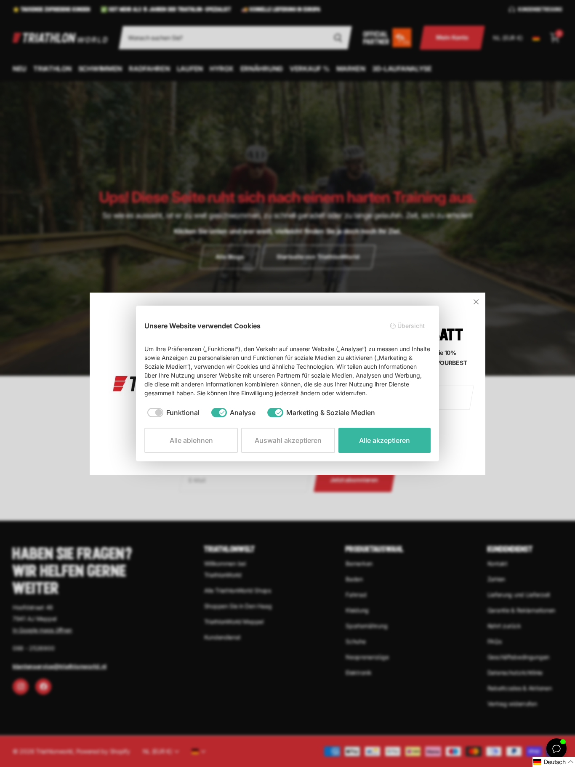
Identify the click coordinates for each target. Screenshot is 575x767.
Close (476, 302)
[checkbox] (173, 412)
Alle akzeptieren (384, 440)
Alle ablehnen (191, 440)
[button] (553, 762)
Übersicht (411, 325)
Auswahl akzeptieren (288, 440)
